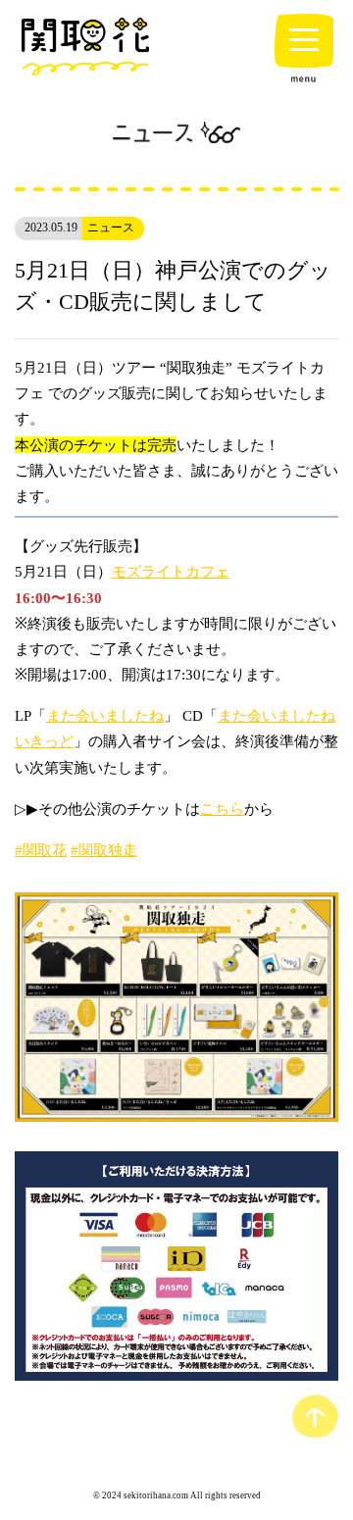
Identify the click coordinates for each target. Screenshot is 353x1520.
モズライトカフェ (170, 571)
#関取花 (41, 849)
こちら (222, 808)
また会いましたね (105, 715)
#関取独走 (104, 849)
